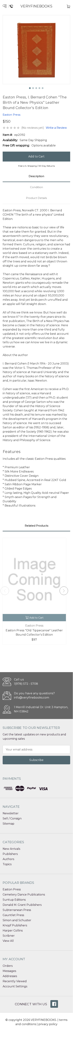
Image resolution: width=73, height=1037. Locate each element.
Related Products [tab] (36, 525)
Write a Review (56, 127)
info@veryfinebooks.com (31, 697)
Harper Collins (13, 930)
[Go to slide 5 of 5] (43, 88)
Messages (9, 971)
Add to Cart (36, 617)
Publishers (10, 854)
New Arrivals (11, 848)
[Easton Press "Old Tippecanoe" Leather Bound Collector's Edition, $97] (34, 579)
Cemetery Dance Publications (24, 894)
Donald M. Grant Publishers (22, 905)
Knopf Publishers (15, 925)
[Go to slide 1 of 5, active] (30, 88)
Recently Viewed (15, 981)
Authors (8, 859)
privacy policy (47, 1024)
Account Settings (15, 986)
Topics (7, 864)
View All (8, 941)
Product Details (36, 198)
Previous (5, 590)
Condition (36, 187)
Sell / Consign (12, 818)
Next (64, 590)
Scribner (9, 935)
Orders (8, 966)
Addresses (10, 976)
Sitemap (8, 823)
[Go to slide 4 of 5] (39, 88)
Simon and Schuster (17, 920)
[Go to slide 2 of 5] (33, 88)
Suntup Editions (14, 899)
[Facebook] (54, 1004)
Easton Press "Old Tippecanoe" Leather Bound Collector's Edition (34, 632)
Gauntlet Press (13, 915)
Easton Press (12, 889)
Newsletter (11, 813)
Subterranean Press (17, 910)
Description (36, 176)
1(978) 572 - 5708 (26, 683)
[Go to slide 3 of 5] (36, 88)
